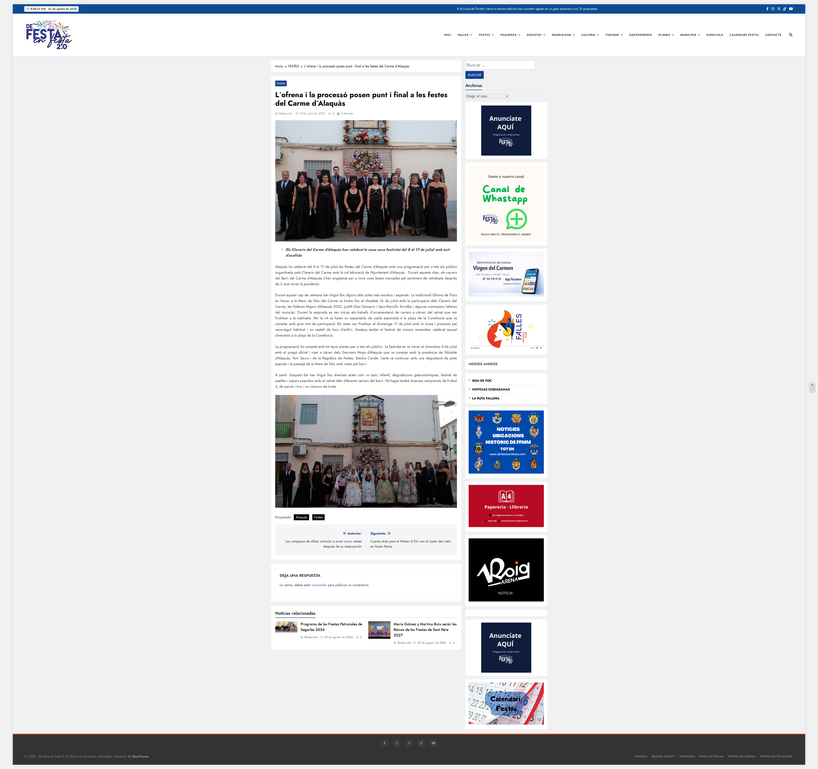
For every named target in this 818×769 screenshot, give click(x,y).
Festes (318, 517)
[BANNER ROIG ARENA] (506, 600)
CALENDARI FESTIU (744, 35)
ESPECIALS (715, 35)
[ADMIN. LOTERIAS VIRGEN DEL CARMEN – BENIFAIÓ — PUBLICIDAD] (506, 295)
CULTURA (588, 35)
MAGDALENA (561, 35)
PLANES (664, 35)
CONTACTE (773, 35)
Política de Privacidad (776, 756)
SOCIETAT (534, 35)
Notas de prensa (711, 756)
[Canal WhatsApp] (506, 239)
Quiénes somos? (663, 756)
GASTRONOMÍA (640, 35)
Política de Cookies (742, 756)
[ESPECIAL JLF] (506, 472)
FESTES (484, 35)
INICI (447, 35)
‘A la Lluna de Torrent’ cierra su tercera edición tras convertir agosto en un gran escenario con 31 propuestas (527, 8)
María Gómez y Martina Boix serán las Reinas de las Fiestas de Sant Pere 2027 (425, 629)
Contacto (640, 756)
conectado (319, 585)
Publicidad (687, 756)
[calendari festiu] (506, 723)
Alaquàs (301, 517)
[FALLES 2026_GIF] (506, 349)
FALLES (463, 35)
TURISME (612, 35)
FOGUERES (508, 35)
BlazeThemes (140, 756)
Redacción (285, 113)
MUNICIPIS (688, 35)
